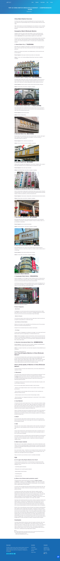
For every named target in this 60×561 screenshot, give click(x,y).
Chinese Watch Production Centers (28, 531)
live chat (46, 553)
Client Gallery (43, 2)
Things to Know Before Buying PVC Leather (21, 533)
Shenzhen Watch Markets (24, 532)
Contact (51, 2)
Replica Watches (19, 532)
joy (32, 11)
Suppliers (37, 2)
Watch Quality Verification (31, 532)
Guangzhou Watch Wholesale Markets (38, 531)
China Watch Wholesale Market (19, 531)
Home (32, 2)
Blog (47, 2)
